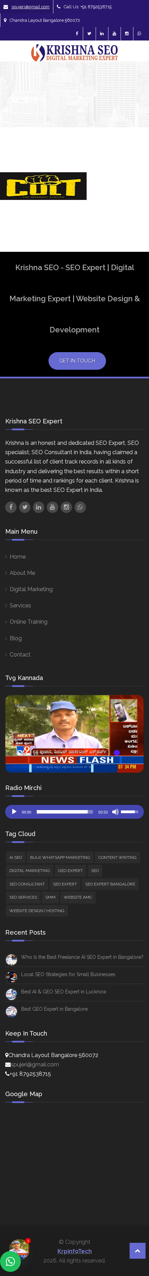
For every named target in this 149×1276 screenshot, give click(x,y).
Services (20, 605)
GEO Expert (70, 870)
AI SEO (15, 857)
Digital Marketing (31, 589)
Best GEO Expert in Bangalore (54, 1009)
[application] (74, 812)
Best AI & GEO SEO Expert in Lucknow (63, 991)
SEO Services (23, 897)
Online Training (28, 621)
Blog (16, 638)
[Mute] (115, 811)
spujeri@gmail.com (30, 6)
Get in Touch (77, 361)
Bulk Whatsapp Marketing (60, 857)
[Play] (14, 811)
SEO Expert (65, 884)
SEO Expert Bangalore (110, 884)
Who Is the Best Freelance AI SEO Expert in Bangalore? (82, 957)
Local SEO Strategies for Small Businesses (68, 974)
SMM (50, 897)
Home (18, 556)
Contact (20, 654)
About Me (22, 573)
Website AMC (78, 897)
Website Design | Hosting (36, 910)
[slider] (65, 812)
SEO (95, 870)
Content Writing (117, 857)
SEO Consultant (27, 884)
